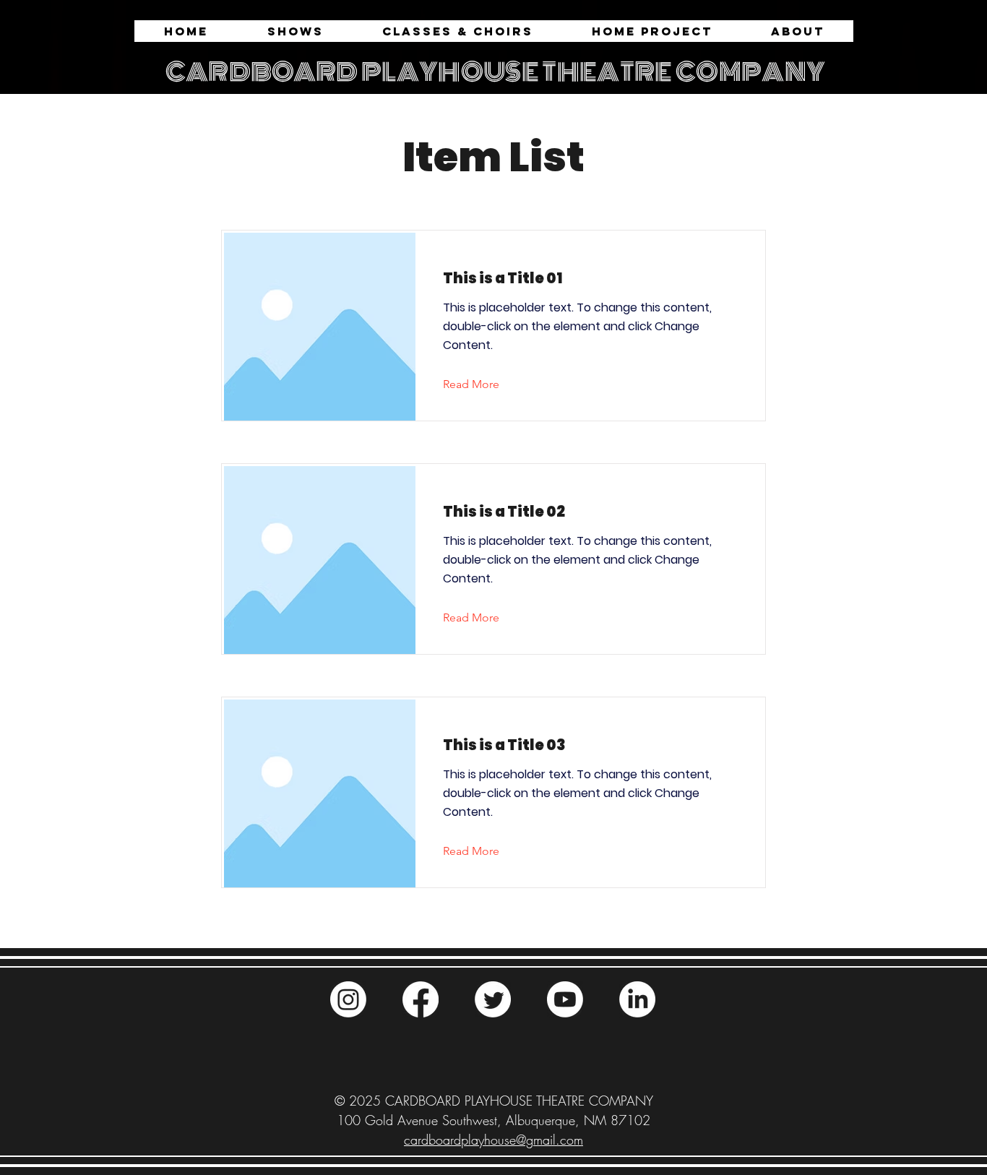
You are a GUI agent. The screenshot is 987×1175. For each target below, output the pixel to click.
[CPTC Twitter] (493, 999)
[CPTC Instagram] (348, 999)
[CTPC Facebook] (420, 999)
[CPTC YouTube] (565, 999)
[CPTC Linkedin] (637, 999)
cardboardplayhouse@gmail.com (493, 1139)
